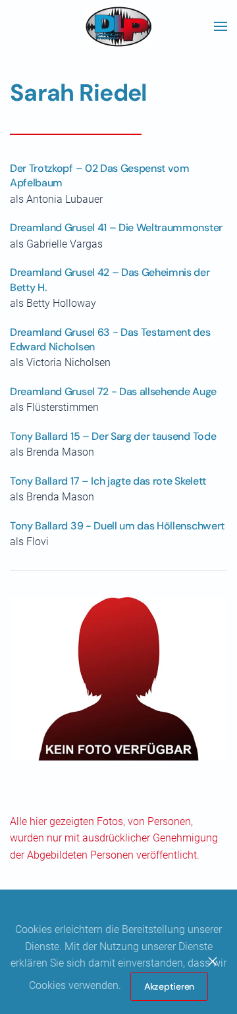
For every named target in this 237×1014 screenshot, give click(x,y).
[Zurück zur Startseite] (118, 26)
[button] (220, 26)
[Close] (212, 961)
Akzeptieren (169, 986)
